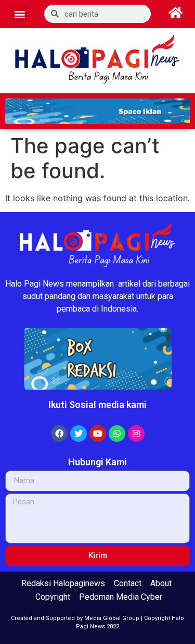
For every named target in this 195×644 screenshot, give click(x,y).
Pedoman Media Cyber (120, 597)
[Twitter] (78, 433)
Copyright (52, 597)
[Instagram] (136, 433)
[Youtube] (97, 433)
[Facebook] (59, 433)
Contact (127, 583)
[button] (19, 14)
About (161, 583)
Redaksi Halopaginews (63, 583)
